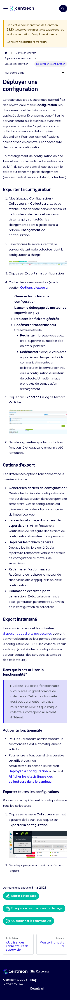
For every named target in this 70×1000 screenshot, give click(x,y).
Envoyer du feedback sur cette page (36, 908)
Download (37, 988)
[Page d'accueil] (6, 53)
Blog (33, 980)
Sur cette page (15, 72)
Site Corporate (39, 971)
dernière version (35, 42)
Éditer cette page (23, 896)
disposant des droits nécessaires (27, 633)
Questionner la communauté (31, 921)
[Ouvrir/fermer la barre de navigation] (5, 8)
